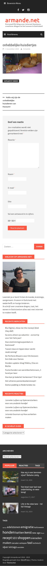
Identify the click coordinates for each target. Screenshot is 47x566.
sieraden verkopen (19, 543)
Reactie (12, 139)
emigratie (27, 527)
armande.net (22, 20)
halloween (39, 527)
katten (19, 533)
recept (7, 537)
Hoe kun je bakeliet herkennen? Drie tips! (23, 377)
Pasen (42, 533)
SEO (14, 538)
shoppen (24, 537)
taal (29, 543)
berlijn (5, 527)
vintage (13, 547)
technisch (37, 543)
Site (9, 201)
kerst (28, 532)
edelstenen (13, 527)
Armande (26, 49)
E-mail (11, 188)
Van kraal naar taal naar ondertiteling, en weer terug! (31, 490)
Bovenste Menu (14, 3)
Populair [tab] (9, 465)
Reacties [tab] (23, 465)
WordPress (25, 560)
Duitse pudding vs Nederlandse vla (20, 384)
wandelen (20, 547)
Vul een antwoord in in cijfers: (21, 214)
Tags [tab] (37, 465)
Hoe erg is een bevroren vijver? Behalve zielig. (31, 473)
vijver (5, 547)
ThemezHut (11, 562)
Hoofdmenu (12, 34)
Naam (11, 174)
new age (36, 532)
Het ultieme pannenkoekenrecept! (20, 381)
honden (9, 532)
